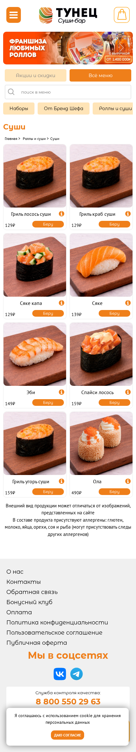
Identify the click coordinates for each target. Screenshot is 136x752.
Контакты (23, 581)
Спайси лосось (97, 392)
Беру (48, 224)
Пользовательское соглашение (54, 632)
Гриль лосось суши (31, 214)
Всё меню (101, 75)
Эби (31, 392)
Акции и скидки (35, 75)
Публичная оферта (36, 642)
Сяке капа (31, 303)
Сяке (97, 303)
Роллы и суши (115, 108)
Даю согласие (67, 735)
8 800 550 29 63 (68, 701)
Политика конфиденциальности (57, 622)
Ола (97, 481)
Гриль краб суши (97, 214)
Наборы (18, 108)
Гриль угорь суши (30, 481)
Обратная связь (32, 592)
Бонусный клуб (29, 602)
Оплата (19, 612)
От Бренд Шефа (63, 108)
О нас (14, 571)
